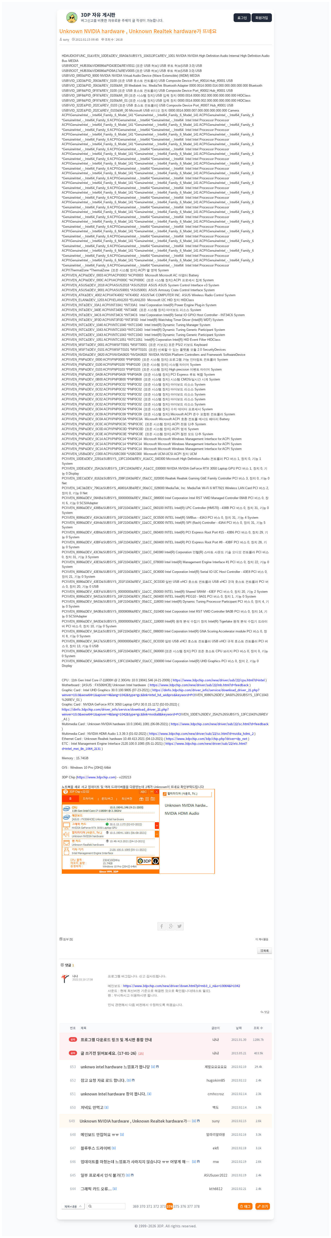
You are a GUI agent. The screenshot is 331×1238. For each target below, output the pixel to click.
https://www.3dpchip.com (96, 777)
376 (183, 1206)
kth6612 (215, 1188)
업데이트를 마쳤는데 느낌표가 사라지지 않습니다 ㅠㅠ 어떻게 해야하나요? (136, 1161)
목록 (266, 951)
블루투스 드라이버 (96, 1148)
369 (136, 1206)
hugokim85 (215, 1080)
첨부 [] (67, 939)
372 (156, 1206)
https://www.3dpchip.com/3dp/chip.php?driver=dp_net (206, 738)
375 (176, 1206)
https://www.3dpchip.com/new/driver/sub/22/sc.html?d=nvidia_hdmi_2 (201, 733)
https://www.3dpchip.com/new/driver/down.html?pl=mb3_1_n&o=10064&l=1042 (181, 985)
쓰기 (265, 1206)
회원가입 (261, 17)
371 (149, 1206)
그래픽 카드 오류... (96, 1189)
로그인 (242, 17)
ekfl (216, 1148)
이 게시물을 (261, 939)
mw (216, 1161)
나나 (75, 976)
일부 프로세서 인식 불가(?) (103, 1175)
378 (197, 1206)
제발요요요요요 (216, 1066)
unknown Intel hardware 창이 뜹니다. (113, 1094)
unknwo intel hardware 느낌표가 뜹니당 (115, 1067)
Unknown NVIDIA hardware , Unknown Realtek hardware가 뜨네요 (135, 1121)
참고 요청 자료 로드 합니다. (103, 1080)
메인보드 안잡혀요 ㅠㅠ (100, 1134)
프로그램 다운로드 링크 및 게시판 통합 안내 (116, 1039)
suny (66, 39)
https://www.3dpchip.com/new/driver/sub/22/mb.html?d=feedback (199, 685)
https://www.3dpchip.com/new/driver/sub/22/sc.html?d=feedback (219, 724)
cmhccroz (216, 1093)
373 (163, 1206)
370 (142, 1206)
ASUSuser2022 (215, 1175)
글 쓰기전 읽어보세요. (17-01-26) (112, 1053)
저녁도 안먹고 (92, 1107)
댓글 (266, 1012)
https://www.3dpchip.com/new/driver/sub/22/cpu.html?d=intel (219, 680)
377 (190, 1206)
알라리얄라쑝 (215, 1134)
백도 (216, 1107)
